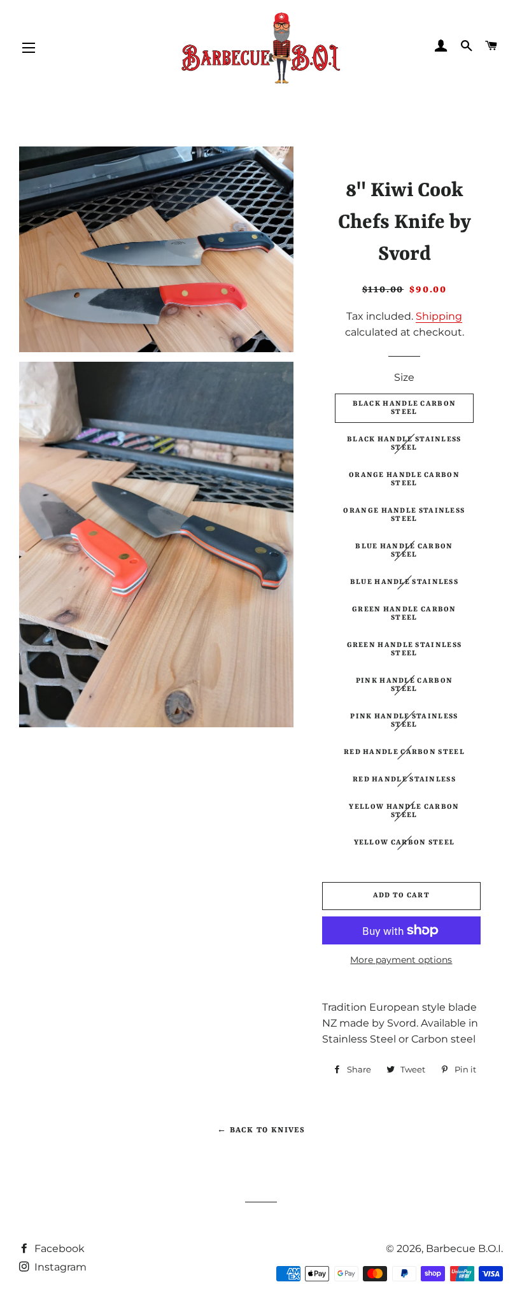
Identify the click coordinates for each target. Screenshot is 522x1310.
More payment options (401, 959)
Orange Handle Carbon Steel (404, 479)
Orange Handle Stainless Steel (404, 515)
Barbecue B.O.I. (464, 1248)
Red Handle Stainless (404, 780)
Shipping (439, 316)
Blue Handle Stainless (404, 582)
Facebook (58, 1248)
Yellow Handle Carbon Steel (404, 811)
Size (404, 377)
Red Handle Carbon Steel (404, 752)
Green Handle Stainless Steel (404, 649)
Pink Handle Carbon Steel (404, 685)
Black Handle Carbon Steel (404, 408)
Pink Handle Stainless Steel (404, 721)
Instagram (59, 1267)
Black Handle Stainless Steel (404, 444)
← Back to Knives (261, 1130)
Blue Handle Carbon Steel (404, 551)
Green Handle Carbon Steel (404, 614)
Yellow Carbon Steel (404, 843)
